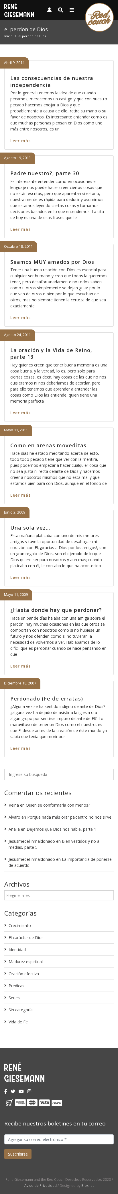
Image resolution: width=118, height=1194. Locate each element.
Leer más (20, 140)
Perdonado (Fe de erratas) (46, 698)
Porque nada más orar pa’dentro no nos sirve (69, 817)
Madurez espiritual (26, 961)
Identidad (17, 949)
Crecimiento (20, 925)
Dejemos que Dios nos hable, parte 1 (61, 829)
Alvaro (14, 817)
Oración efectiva (24, 973)
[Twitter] (13, 1091)
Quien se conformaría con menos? (58, 805)
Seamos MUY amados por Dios (52, 261)
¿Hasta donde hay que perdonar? (56, 609)
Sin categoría (21, 1009)
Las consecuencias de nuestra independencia (51, 81)
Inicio (8, 36)
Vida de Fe (18, 1022)
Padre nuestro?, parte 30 (44, 173)
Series (14, 997)
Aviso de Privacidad (40, 1185)
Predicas (16, 985)
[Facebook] (5, 1091)
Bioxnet (87, 1185)
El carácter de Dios (26, 937)
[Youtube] (21, 1091)
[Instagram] (29, 1091)
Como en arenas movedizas (48, 445)
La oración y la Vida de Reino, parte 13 (51, 353)
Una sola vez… (30, 527)
